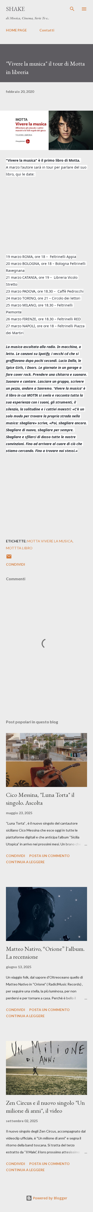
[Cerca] (72, 9)
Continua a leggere (25, 862)
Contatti (46, 30)
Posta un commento (49, 856)
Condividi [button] (15, 564)
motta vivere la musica (50, 541)
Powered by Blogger (49, 1198)
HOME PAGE (16, 30)
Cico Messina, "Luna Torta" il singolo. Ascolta (40, 799)
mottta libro (19, 548)
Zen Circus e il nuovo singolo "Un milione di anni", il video (45, 1106)
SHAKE (15, 9)
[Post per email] (9, 558)
